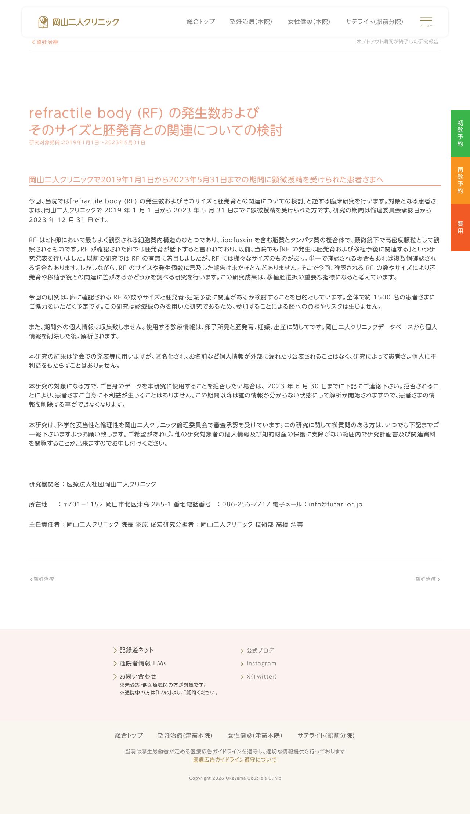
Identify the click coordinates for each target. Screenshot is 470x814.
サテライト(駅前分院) (326, 735)
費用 (461, 227)
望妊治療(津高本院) (185, 735)
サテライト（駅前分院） (375, 22)
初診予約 (461, 133)
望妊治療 (47, 42)
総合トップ (201, 22)
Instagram (261, 663)
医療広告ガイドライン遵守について (235, 759)
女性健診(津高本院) (255, 735)
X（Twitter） (262, 676)
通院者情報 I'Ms (143, 663)
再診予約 (461, 180)
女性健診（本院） (309, 22)
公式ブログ (260, 650)
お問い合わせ (138, 676)
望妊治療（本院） (251, 22)
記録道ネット (137, 650)
